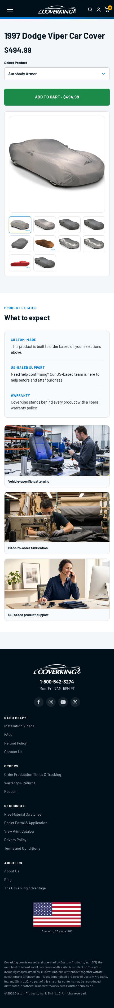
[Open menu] (10, 9)
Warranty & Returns (20, 783)
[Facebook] (38, 702)
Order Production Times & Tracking (32, 774)
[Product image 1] (20, 224)
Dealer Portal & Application (25, 822)
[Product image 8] (94, 243)
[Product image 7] (69, 243)
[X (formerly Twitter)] (75, 702)
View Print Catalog (19, 831)
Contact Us (13, 751)
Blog (7, 879)
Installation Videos (19, 726)
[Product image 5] (20, 243)
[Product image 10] (44, 262)
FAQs (8, 734)
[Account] (98, 9)
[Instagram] (51, 702)
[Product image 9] (20, 262)
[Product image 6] (44, 243)
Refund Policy (15, 743)
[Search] (90, 9)
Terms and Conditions (22, 848)
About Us (11, 871)
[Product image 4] (94, 224)
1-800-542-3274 (57, 682)
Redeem (10, 791)
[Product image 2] (44, 224)
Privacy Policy (15, 839)
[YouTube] (63, 702)
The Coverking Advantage (25, 888)
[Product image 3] (69, 224)
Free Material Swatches (22, 814)
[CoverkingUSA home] (57, 9)
